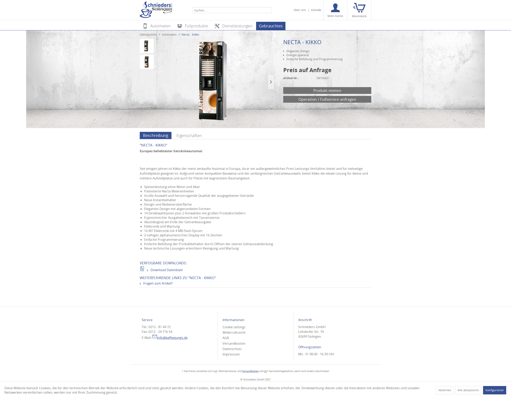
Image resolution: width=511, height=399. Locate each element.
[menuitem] (232, 10)
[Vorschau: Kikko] (147, 62)
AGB (226, 338)
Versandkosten (234, 343)
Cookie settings (234, 327)
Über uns (300, 10)
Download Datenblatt (166, 270)
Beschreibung (155, 135)
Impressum (231, 354)
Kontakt (316, 10)
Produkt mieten (327, 90)
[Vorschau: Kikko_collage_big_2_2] (147, 46)
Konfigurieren (494, 390)
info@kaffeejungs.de (172, 337)
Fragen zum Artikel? (158, 283)
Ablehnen (444, 390)
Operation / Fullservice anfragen (327, 99)
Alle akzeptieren (468, 390)
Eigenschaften (189, 135)
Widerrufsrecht (234, 332)
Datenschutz (232, 349)
